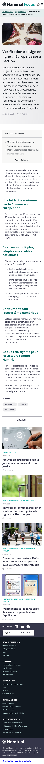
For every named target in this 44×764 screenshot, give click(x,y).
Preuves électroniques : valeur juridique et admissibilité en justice (20, 463)
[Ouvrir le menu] (41, 4)
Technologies (9, 409)
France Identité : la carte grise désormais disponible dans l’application (20, 612)
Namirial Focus (7, 12)
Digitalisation (10, 404)
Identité (23, 404)
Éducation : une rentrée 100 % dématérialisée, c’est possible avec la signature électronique (21, 561)
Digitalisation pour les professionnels (19, 500)
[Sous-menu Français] (38, 4)
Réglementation (20, 12)
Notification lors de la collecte (17, 761)
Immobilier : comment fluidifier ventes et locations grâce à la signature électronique (21, 511)
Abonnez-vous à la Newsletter (20, 633)
